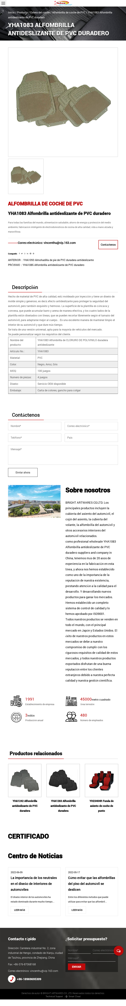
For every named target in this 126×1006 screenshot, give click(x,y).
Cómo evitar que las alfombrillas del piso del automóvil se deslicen (91, 884)
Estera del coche (40, 12)
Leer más (19, 909)
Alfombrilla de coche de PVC (68, 12)
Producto (22, 12)
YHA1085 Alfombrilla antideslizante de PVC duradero (53, 265)
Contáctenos (108, 244)
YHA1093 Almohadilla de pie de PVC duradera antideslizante (58, 260)
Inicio (11, 12)
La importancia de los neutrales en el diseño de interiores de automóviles (34, 884)
